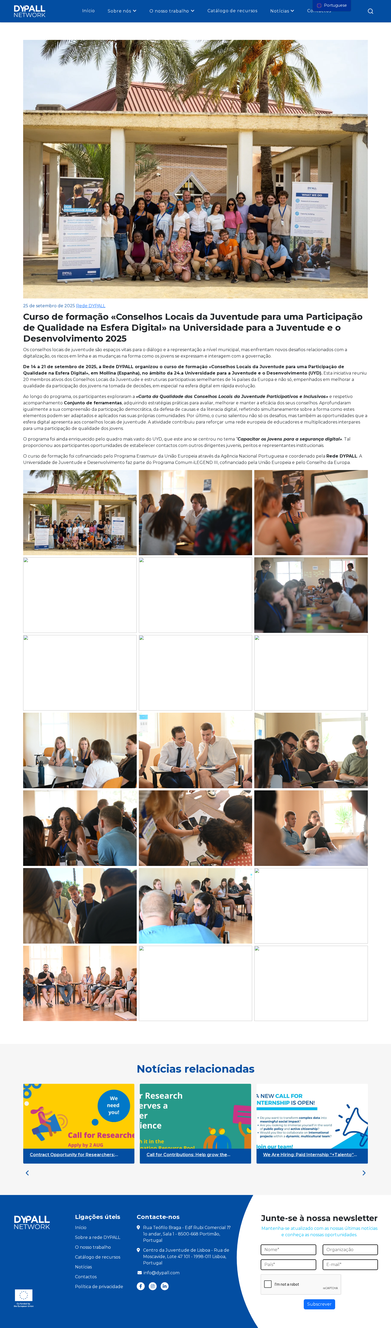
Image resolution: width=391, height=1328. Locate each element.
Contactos (86, 1276)
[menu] (332, 5)
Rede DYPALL (90, 305)
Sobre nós (119, 11)
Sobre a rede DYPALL (97, 1237)
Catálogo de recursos (232, 10)
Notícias (279, 11)
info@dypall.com (162, 1272)
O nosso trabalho (169, 11)
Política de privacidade (99, 1286)
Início (88, 10)
